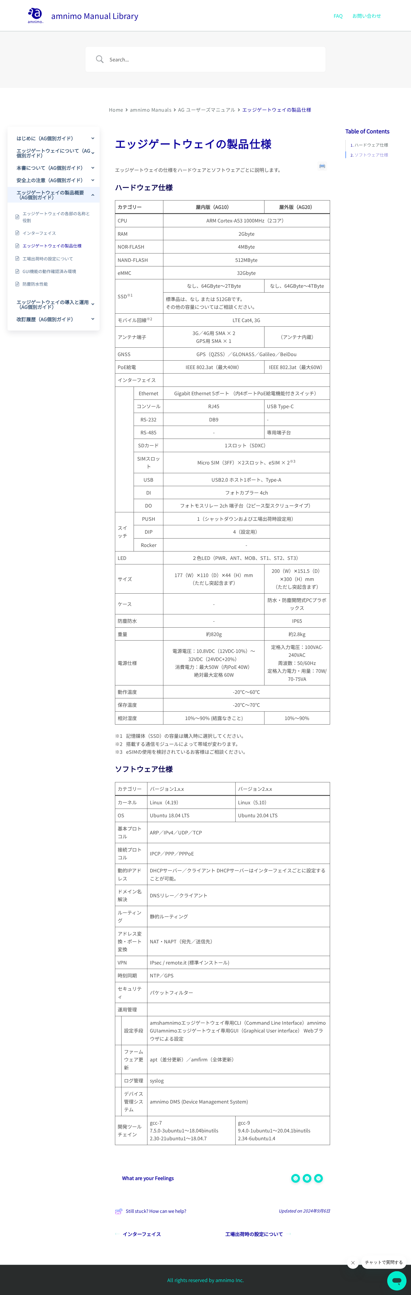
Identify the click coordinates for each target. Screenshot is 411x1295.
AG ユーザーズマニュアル (207, 109)
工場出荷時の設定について (254, 1234)
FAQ (338, 15)
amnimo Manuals (151, 109)
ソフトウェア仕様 (371, 155)
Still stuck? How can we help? (156, 1211)
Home (116, 109)
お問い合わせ (366, 15)
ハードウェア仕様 (371, 145)
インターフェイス (142, 1234)
